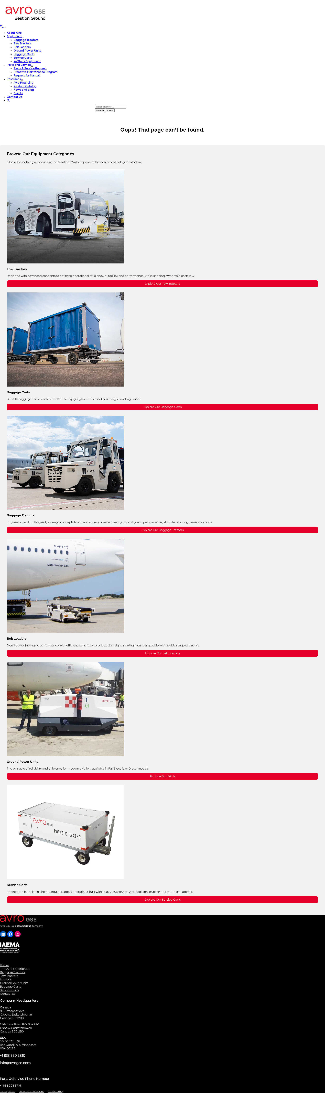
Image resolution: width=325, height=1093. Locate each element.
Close (110, 110)
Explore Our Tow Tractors (162, 283)
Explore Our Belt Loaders (162, 653)
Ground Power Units (14, 983)
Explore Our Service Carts (163, 899)
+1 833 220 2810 (12, 1055)
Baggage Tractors (12, 972)
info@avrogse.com (15, 1063)
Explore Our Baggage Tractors (163, 530)
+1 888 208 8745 (10, 1085)
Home (4, 965)
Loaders (5, 979)
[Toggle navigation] (4, 27)
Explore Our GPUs (162, 776)
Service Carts (9, 990)
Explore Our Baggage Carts (163, 407)
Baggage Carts (10, 986)
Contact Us (7, 994)
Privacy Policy (7, 1091)
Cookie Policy (55, 1091)
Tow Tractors (9, 976)
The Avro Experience (14, 969)
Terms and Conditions (31, 1091)
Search (100, 110)
